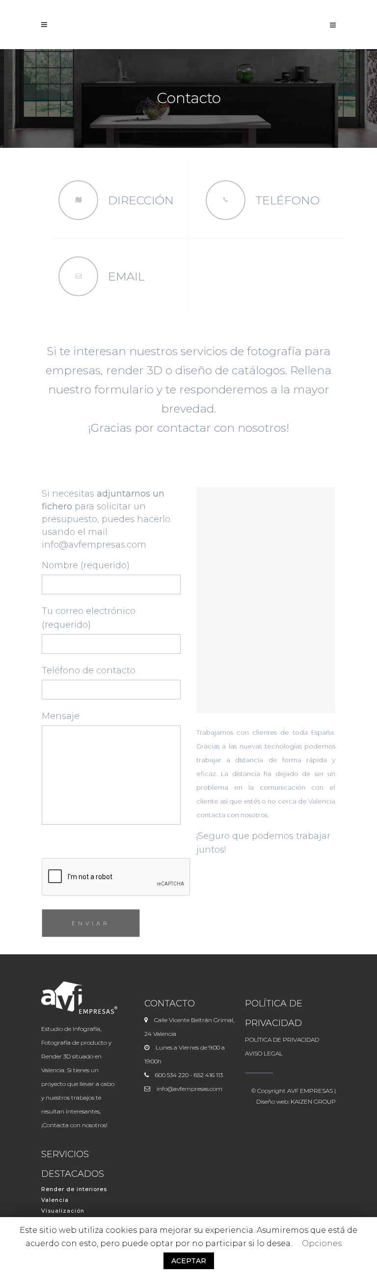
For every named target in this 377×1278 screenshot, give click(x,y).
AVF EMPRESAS (310, 1090)
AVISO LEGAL (264, 1053)
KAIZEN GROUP (313, 1101)
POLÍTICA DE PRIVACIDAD (282, 1039)
